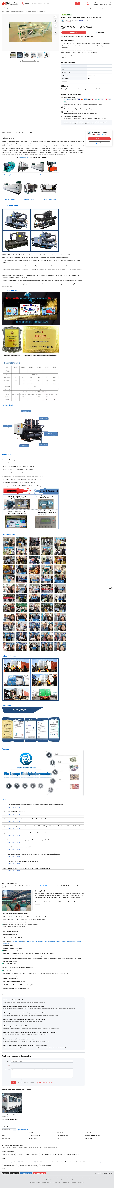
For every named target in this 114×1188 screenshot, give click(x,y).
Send (13, 1082)
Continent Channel (75, 1178)
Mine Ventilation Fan (62, 1135)
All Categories (7, 8)
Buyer (76, 8)
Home (3, 11)
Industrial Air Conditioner (9, 1154)
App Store (5, 1173)
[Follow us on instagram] (105, 1173)
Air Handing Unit (37, 175)
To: (9, 1065)
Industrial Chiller (42, 11)
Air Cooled (14, 1162)
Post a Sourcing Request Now (45, 1082)
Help (85, 8)
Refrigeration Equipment (31, 11)
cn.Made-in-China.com (71, 1179)
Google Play (15, 1173)
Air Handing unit (10, 199)
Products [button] (26, 3)
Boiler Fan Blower (61, 1133)
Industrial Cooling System (32, 1154)
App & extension (93, 8)
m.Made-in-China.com (60, 1179)
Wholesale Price (66, 1178)
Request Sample (89, 36)
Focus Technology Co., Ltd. (46, 1182)
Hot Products (25, 1178)
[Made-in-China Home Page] (10, 3)
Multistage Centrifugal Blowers (92, 1135)
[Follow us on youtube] (107, 1173)
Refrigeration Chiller (46, 1154)
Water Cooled (6, 1162)
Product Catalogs (23, 1129)
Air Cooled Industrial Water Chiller (78, 1162)
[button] (73, 3)
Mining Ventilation (70, 941)
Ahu (13, 941)
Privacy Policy (81, 1182)
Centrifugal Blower (42, 941)
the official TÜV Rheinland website (46, 886)
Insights (89, 1178)
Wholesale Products (57, 1178)
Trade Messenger (26, 1173)
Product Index (83, 1178)
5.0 (94, 134)
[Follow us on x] (102, 1173)
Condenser (20, 1154)
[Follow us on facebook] (100, 1173)
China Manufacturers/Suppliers (44, 1178)
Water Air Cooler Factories (43, 1162)
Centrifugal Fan (8, 175)
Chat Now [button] (101, 32)
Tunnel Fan (58, 941)
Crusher (3, 1135)
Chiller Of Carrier (59, 1154)
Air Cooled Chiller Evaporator (72, 1154)
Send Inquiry (73, 32)
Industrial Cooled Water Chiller (59, 1162)
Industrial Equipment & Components (14, 11)
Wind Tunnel (32, 1133)
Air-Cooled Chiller (28, 199)
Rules (111, 8)
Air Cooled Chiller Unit (94, 1162)
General (3, 1133)
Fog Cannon (51, 175)
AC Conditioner (88, 1138)
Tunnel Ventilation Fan (34, 1135)
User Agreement (65, 1182)
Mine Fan (26, 941)
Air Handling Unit (19, 941)
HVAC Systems (5, 1138)
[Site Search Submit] (77, 3)
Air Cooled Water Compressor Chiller (28, 1165)
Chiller (63, 941)
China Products (33, 1178)
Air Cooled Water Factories (27, 1162)
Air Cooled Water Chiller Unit (9, 1165)
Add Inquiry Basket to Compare (30, 61)
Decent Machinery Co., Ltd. (71, 20)
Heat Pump (59, 1138)
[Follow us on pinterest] (109, 1173)
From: (8, 1061)
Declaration (73, 1182)
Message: (8, 1069)
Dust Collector (23, 175)
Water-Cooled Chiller (50, 199)
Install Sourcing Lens (40, 1173)
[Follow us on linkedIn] (111, 1173)
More (3, 1168)
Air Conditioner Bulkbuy (45, 1165)
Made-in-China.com (50, 1179)
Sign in (110, 4)
